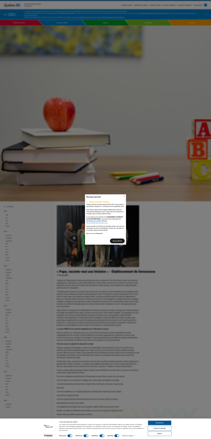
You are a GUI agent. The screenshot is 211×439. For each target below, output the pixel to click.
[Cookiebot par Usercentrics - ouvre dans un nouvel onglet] (48, 436)
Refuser (159, 433)
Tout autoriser (160, 422)
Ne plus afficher (117, 241)
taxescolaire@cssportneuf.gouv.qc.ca (97, 223)
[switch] (86, 435)
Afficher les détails (127, 435)
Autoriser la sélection (160, 428)
